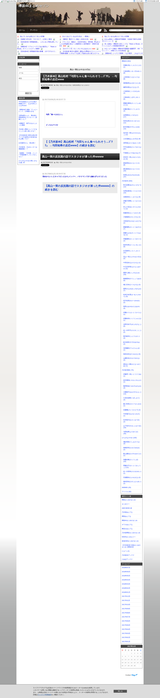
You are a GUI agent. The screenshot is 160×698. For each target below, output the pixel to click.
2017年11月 (126, 600)
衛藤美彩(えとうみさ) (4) (132, 213)
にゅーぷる (126, 551)
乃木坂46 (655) (127, 181)
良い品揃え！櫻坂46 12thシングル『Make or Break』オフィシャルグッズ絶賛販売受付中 (122, 45)
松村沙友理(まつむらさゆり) (81, 85)
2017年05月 (126, 625)
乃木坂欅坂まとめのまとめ (131, 533)
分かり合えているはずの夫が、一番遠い (76, 36)
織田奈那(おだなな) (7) (131, 87)
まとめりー (126, 504)
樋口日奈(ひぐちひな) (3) (132, 284)
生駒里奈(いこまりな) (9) (132, 197)
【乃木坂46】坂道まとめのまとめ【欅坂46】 (131, 546)
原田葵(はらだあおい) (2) (132, 143)
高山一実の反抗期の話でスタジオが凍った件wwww (73, 156)
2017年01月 (126, 641)
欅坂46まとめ (31, 1)
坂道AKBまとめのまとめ (130, 541)
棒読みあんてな (127, 529)
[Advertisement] (80, 62)
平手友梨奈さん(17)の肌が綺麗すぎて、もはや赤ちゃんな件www (28, 103)
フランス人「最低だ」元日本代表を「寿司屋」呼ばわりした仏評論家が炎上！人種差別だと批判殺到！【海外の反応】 (79, 44)
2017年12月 (126, 596)
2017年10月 (126, 604)
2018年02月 (126, 588)
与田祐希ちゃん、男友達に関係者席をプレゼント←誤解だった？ (28, 117)
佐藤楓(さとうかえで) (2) (132, 410)
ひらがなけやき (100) (129, 438)
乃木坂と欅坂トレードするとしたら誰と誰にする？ (28, 130)
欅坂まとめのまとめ (129, 500)
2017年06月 (126, 621)
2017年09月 (126, 609)
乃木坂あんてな (127, 512)
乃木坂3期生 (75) (128, 370)
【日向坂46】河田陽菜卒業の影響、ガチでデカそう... (38, 51)
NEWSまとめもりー (129, 537)
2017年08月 (126, 613)
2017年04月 (126, 629)
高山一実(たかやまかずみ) (64, 85)
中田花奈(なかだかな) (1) (132, 262)
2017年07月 (126, 617)
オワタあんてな (127, 524)
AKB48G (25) (126, 487)
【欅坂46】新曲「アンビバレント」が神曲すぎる (28, 110)
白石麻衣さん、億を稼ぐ (27, 143)
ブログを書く (140, 1)
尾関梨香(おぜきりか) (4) (132, 83)
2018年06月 (126, 572)
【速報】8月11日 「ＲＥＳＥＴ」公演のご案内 (36, 39)
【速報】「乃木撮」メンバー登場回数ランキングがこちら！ (28, 155)
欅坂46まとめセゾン (34, 6)
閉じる (120, 691)
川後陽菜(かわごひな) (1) (132, 217)
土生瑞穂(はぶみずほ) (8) (132, 139)
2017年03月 (126, 633)
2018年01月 (126, 592)
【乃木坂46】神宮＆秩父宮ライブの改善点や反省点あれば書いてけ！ (28, 137)
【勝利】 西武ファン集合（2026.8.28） (75, 39)
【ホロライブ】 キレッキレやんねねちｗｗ (77, 49)
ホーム (22, 30)
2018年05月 (126, 576)
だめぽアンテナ (127, 559)
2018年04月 (126, 580)
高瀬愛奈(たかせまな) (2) (132, 477)
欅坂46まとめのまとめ (129, 520)
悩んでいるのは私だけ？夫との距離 (32, 36)
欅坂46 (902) (126, 61)
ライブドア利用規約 (44, 694)
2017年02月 (126, 637)
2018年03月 (126, 584)
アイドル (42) (126, 491)
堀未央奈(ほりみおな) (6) (132, 354)
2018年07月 (126, 567)
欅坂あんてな (126, 516)
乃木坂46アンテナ (128, 555)
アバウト (34, 30)
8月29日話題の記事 (153, 1)
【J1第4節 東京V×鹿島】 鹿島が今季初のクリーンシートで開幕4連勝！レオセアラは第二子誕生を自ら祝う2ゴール (80, 52)
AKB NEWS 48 (127, 508)
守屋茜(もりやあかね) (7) (132, 153)
